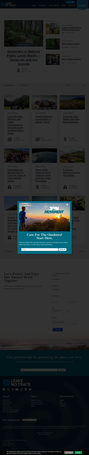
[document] (44, 227)
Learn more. (44, 453)
